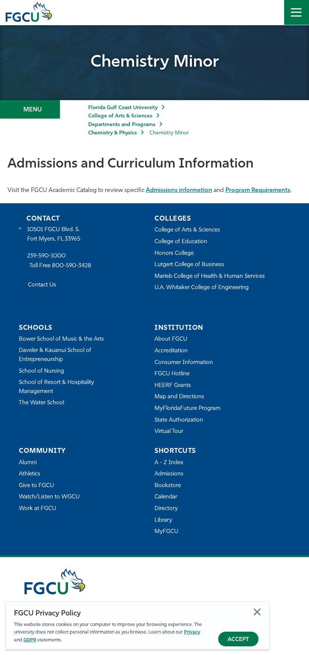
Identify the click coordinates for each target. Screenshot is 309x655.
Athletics (29, 474)
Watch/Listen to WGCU (49, 497)
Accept (238, 640)
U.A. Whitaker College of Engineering (201, 288)
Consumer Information (183, 363)
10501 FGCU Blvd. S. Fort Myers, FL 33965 (53, 234)
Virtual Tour (168, 431)
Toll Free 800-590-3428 (60, 266)
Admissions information (179, 190)
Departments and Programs (121, 125)
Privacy (192, 632)
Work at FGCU (37, 509)
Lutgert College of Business (189, 265)
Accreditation (171, 351)
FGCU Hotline (172, 374)
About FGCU (170, 339)
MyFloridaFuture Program (187, 408)
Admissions (169, 474)
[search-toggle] (271, 12)
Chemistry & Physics (112, 133)
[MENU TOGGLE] (296, 12)
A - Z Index (168, 463)
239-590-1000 (46, 256)
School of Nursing (41, 371)
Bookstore (167, 486)
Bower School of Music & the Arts (61, 339)
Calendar (165, 497)
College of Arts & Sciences (120, 116)
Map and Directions (179, 397)
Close (257, 612)
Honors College (174, 253)
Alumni (28, 463)
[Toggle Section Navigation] (30, 109)
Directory (166, 509)
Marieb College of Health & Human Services (209, 276)
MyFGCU (166, 532)
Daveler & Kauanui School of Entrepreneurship (55, 355)
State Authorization (178, 420)
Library (163, 520)
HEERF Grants (172, 385)
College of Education (180, 242)
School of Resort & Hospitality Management (56, 387)
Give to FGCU (36, 486)
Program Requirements (257, 190)
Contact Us (42, 285)
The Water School (41, 403)
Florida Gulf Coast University (123, 108)
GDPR (29, 640)
